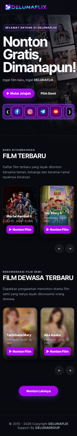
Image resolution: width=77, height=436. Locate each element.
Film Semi (48, 93)
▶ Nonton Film (20, 229)
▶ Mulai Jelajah (19, 93)
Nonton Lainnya (38, 391)
